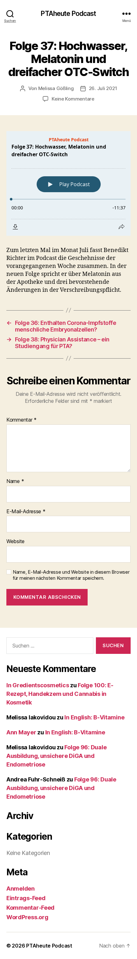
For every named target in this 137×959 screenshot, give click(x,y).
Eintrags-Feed (26, 898)
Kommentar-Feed (30, 907)
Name (15, 481)
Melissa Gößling (56, 88)
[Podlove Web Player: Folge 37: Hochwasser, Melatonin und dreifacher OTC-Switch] (68, 183)
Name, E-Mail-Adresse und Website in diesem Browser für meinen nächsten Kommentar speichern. (71, 575)
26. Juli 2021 (103, 88)
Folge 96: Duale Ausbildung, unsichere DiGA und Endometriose (56, 756)
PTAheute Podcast (68, 13)
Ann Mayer (21, 732)
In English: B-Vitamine (94, 717)
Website (15, 541)
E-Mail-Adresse (26, 511)
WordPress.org (27, 917)
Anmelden (20, 888)
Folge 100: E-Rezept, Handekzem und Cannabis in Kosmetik (59, 694)
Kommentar (21, 420)
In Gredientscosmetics (37, 685)
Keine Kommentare (73, 99)
